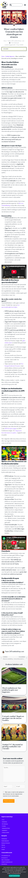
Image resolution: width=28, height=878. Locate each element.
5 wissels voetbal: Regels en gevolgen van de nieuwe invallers (13, 718)
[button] (25, 5)
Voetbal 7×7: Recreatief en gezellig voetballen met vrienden (12, 747)
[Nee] (26, 872)
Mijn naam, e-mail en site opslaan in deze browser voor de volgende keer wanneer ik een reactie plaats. (13, 794)
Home (2, 56)
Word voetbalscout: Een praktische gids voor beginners (11, 690)
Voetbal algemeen (10, 56)
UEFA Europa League (10, 428)
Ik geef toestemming (14, 875)
